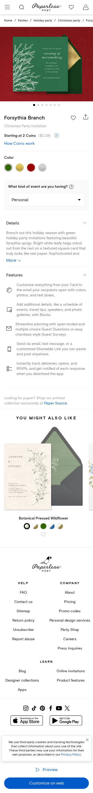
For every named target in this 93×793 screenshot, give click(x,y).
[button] (71, 186)
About (70, 592)
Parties (23, 20)
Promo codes (70, 611)
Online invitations (71, 671)
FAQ (23, 592)
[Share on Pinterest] (42, 708)
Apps (22, 690)
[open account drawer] (86, 7)
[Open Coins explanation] (56, 135)
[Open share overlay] (86, 117)
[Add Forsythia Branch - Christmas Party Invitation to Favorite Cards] (73, 118)
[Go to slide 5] (51, 105)
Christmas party (69, 20)
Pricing (69, 602)
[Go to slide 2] (38, 105)
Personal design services (69, 620)
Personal (20, 199)
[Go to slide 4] (46, 105)
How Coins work (19, 143)
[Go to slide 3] (42, 105)
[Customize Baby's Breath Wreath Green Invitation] (46, 64)
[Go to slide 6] (55, 105)
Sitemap (23, 611)
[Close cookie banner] (87, 740)
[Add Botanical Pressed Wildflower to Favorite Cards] (43, 534)
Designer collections (22, 680)
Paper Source (55, 403)
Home (8, 20)
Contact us (23, 602)
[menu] (7, 7)
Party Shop (70, 630)
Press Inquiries (70, 648)
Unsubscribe (23, 630)
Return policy (23, 620)
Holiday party (43, 20)
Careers (69, 639)
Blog (22, 671)
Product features (71, 680)
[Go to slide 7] (59, 105)
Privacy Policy (71, 755)
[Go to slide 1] (34, 105)
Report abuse (23, 639)
